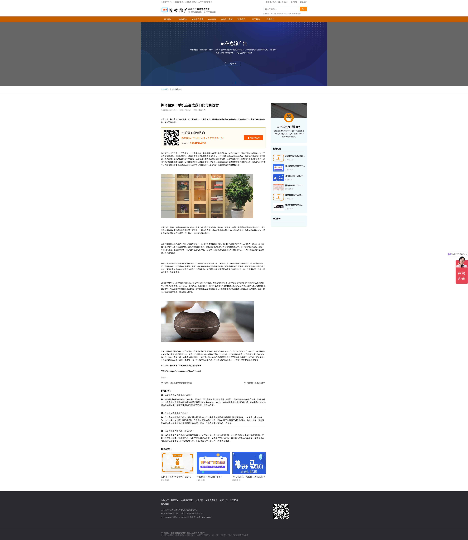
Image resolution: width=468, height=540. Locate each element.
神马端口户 (180, 535)
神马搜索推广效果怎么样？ (255, 383)
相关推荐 (149, 36)
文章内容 (149, 22)
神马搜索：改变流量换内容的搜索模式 (176, 383)
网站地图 (303, 2)
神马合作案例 (227, 19)
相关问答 (149, 31)
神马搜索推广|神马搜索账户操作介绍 (301, 195)
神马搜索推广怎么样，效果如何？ (179, 431)
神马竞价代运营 (203, 535)
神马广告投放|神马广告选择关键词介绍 (302, 205)
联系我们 (270, 19)
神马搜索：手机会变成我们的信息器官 (151, 17)
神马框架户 (190, 535)
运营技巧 (241, 19)
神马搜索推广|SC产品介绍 (296, 185)
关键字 (148, 26)
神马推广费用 (197, 19)
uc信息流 (212, 19)
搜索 (303, 9)
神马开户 (183, 19)
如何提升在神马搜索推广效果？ (178, 395)
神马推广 (168, 19)
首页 (171, 89)
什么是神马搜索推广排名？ (176, 413)
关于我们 (256, 19)
